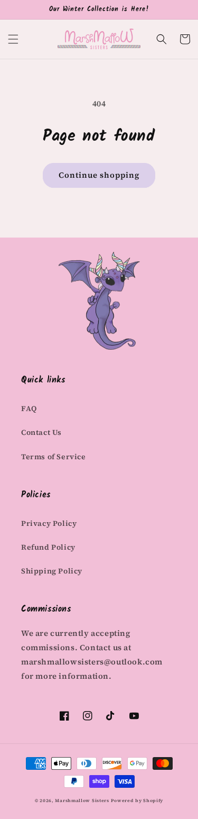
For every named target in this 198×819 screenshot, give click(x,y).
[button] (13, 39)
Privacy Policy (49, 523)
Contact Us (41, 432)
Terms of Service (53, 456)
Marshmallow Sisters (82, 800)
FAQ (29, 408)
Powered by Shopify (137, 800)
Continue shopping (99, 174)
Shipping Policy (51, 571)
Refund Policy (48, 547)
